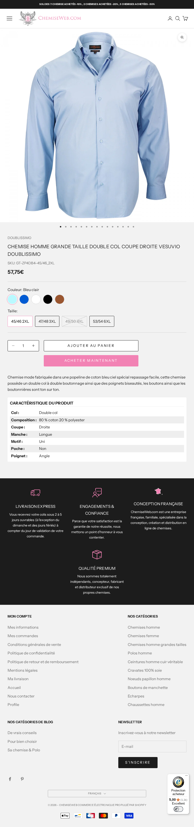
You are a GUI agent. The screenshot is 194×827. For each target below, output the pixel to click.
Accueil (14, 687)
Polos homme (140, 653)
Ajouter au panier (91, 345)
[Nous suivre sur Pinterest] (22, 779)
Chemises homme (144, 627)
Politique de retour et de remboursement (43, 661)
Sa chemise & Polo (24, 750)
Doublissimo (19, 238)
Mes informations (23, 627)
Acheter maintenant (91, 360)
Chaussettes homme (146, 704)
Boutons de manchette (148, 687)
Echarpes (136, 696)
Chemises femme (143, 635)
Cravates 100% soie (145, 670)
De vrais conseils (22, 732)
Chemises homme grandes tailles (157, 644)
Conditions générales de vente (34, 644)
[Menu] (186, 776)
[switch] (178, 809)
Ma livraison (18, 678)
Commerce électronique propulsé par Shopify (112, 805)
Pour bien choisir (22, 741)
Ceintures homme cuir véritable (155, 661)
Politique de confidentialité (31, 653)
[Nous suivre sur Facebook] (10, 779)
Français (94, 793)
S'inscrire (138, 762)
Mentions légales (23, 670)
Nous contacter (21, 696)
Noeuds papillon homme (149, 678)
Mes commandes (23, 635)
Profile (13, 704)
